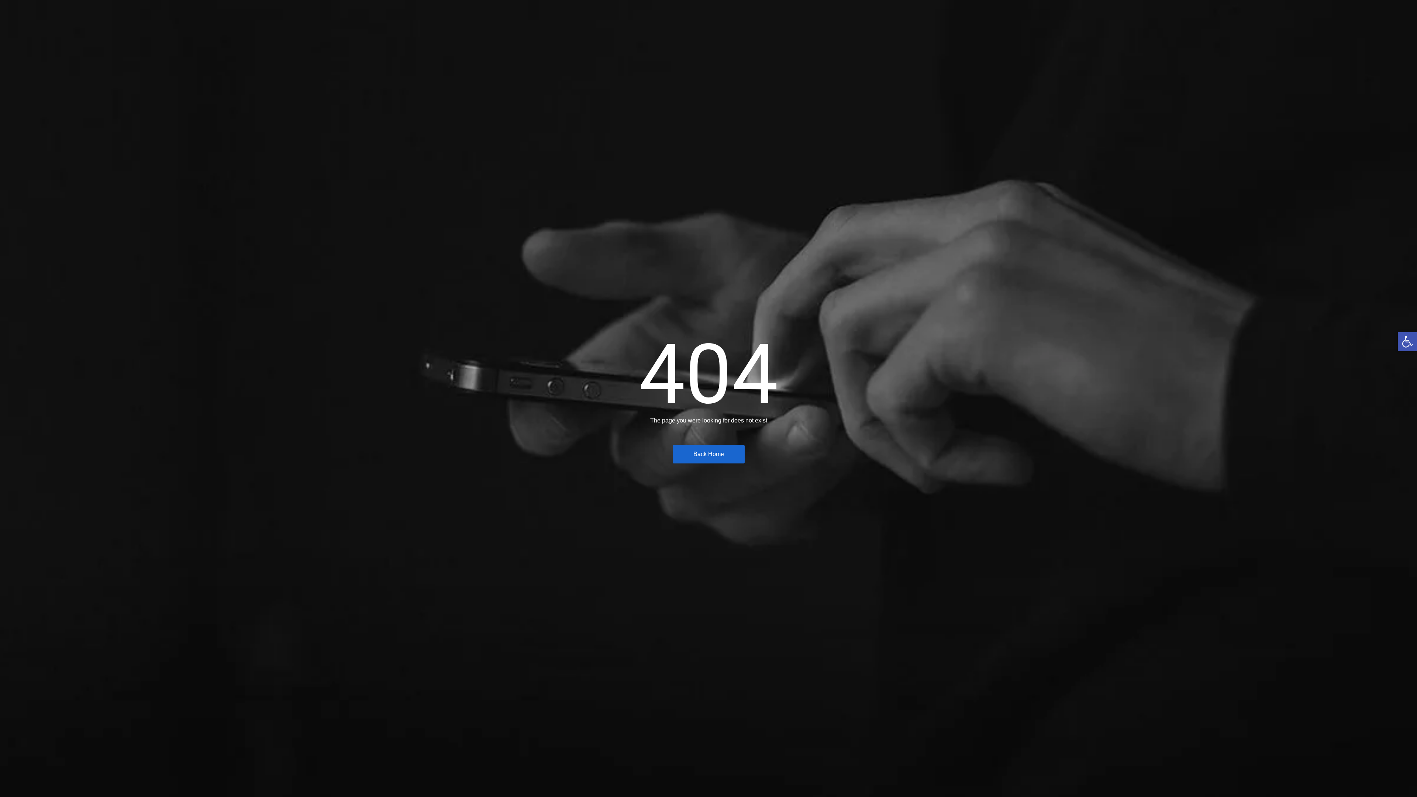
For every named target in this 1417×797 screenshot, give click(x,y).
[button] (1407, 341)
